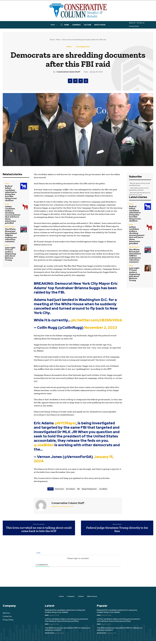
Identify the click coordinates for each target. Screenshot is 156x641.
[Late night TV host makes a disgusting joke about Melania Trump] (23, 247)
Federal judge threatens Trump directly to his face (117, 529)
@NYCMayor (65, 423)
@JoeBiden (44, 444)
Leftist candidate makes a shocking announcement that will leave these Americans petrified (12, 214)
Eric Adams (70, 489)
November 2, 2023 (100, 327)
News (58, 40)
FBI (78, 489)
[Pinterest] (80, 81)
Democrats (59, 489)
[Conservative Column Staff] (42, 505)
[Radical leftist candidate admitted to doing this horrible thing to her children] (23, 186)
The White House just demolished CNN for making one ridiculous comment (11, 235)
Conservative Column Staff (68, 72)
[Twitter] (75, 81)
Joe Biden (103, 489)
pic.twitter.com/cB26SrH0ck (96, 320)
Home (52, 40)
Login (38, 553)
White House (10, 226)
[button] (62, 25)
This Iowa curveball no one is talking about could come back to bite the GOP (39, 529)
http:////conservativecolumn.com (63, 506)
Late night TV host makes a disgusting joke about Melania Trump (10, 253)
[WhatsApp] (86, 81)
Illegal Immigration (89, 489)
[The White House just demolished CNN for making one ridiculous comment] (23, 229)
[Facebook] (70, 81)
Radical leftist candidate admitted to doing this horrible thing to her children (11, 193)
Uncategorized (82, 47)
